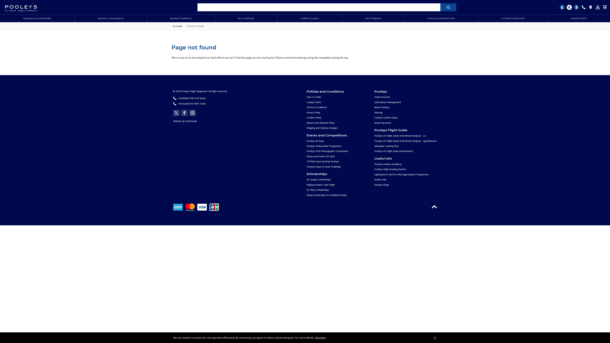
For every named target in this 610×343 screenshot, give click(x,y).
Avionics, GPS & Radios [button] (111, 18)
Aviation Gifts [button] (579, 18)
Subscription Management (387, 102)
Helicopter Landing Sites (386, 146)
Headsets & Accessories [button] (37, 18)
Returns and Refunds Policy (321, 122)
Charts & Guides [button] (309, 18)
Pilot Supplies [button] (246, 18)
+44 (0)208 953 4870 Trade (192, 103)
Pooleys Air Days (315, 140)
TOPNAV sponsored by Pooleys (323, 161)
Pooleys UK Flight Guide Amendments (393, 151)
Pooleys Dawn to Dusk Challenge (324, 166)
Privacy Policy (313, 112)
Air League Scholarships (319, 179)
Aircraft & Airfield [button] (181, 18)
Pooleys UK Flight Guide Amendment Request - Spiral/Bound (405, 140)
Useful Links (380, 179)
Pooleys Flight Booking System (390, 169)
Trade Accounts (382, 96)
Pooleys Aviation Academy (387, 164)
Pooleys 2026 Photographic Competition (327, 151)
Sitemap (378, 112)
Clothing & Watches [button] (513, 18)
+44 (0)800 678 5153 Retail (191, 98)
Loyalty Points (314, 102)
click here (320, 337)
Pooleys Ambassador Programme (324, 146)
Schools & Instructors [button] (441, 18)
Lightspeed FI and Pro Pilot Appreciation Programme (401, 174)
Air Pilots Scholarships (318, 189)
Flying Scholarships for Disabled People (327, 195)
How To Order (314, 96)
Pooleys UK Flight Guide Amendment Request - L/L (400, 135)
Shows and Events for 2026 (321, 156)
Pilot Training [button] (373, 18)
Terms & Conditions (317, 107)
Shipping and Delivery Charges (322, 127)
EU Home (177, 26)
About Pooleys (381, 107)
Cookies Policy (314, 117)
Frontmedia (191, 121)
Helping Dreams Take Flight (321, 184)
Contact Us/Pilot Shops (386, 117)
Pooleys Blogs (381, 184)
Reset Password (382, 122)
